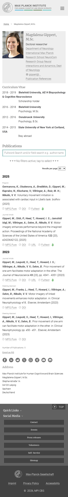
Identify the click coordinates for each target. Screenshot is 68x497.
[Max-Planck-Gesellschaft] (20, 474)
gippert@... (35, 74)
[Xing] (37, 360)
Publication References (38, 78)
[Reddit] (17, 360)
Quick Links (11, 410)
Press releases (34, 437)
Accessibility (53, 483)
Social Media (12, 416)
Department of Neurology (40, 48)
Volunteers (34, 445)
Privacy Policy (31, 483)
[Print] (50, 360)
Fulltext (35, 208)
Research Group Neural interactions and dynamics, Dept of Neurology (44, 66)
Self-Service (34, 453)
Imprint (12, 483)
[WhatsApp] (30, 360)
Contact (34, 422)
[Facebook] (4, 360)
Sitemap (34, 460)
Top (61, 407)
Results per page (50, 168)
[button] (34, 161)
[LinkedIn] (11, 360)
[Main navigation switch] (62, 8)
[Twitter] (24, 360)
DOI (24, 208)
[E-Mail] (43, 360)
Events (34, 430)
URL (33, 244)
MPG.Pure (11, 208)
